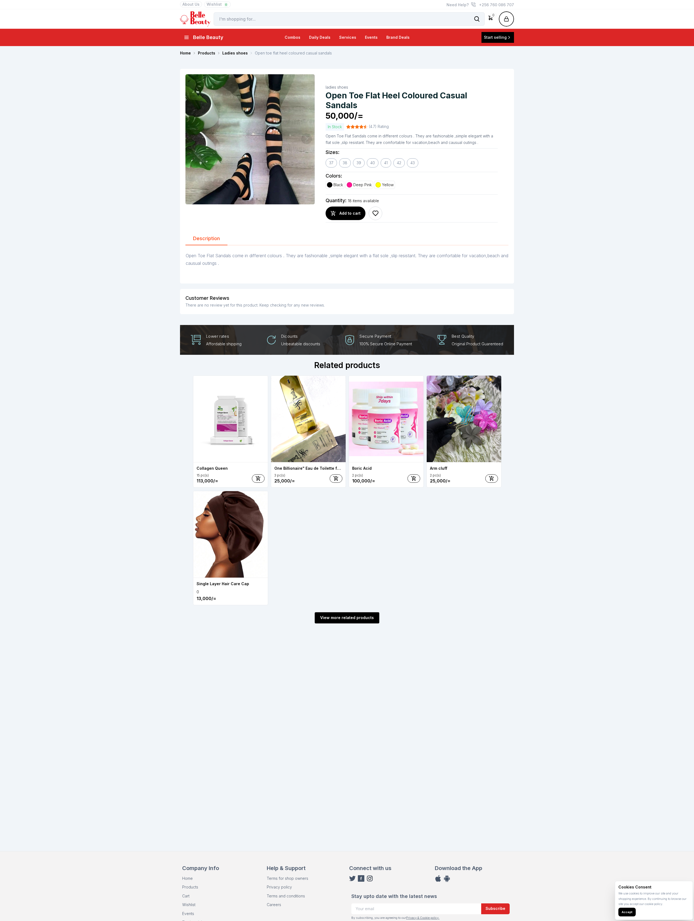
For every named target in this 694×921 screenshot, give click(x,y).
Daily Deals (319, 37)
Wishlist (217, 4)
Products (190, 887)
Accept (627, 912)
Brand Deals (398, 37)
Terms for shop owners (287, 878)
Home (187, 878)
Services (347, 37)
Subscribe (495, 908)
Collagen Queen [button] (212, 468)
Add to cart (350, 213)
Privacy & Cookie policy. (422, 918)
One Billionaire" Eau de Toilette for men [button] (308, 468)
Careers (274, 904)
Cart (185, 896)
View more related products (347, 617)
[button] (490, 19)
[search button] (476, 18)
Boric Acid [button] (362, 468)
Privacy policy (279, 887)
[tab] (206, 238)
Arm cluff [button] (438, 468)
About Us (191, 4)
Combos (292, 37)
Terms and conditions (286, 896)
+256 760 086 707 (496, 4)
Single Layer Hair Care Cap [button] (223, 583)
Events (371, 37)
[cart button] (258, 478)
